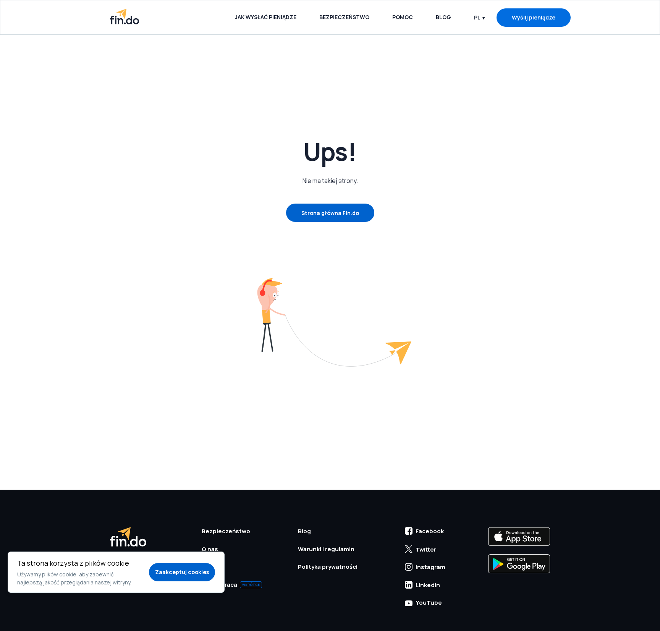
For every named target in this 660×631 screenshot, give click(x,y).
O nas (210, 549)
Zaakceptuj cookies (182, 572)
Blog (443, 17)
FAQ (207, 567)
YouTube (429, 603)
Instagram (430, 567)
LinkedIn (428, 585)
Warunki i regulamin (326, 549)
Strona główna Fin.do (330, 213)
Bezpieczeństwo (344, 17)
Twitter (426, 549)
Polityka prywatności (328, 567)
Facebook (430, 531)
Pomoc (402, 17)
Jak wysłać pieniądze (265, 17)
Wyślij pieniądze (533, 17)
